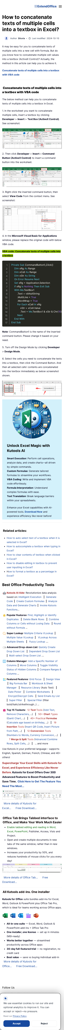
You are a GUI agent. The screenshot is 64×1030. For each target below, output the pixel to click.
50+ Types (48, 714)
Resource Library (30, 687)
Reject (44, 1023)
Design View (53, 679)
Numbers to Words (18, 735)
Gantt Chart (14, 718)
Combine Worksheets (38, 691)
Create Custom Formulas (30, 601)
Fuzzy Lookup (37, 641)
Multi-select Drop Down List (25, 655)
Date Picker (14, 691)
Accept (17, 1023)
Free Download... (26, 808)
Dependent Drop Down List (44, 651)
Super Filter (15, 700)
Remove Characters (18, 714)
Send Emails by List (49, 695)
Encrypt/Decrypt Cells (20, 695)
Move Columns (28, 665)
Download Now (33, 511)
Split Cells (19, 743)
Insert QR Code (34, 726)
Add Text (49, 709)
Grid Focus (35, 679)
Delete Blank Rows (33, 619)
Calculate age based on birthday (26, 722)
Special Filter (34, 700)
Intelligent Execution (29, 596)
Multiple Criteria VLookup (38, 633)
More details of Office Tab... (21, 877)
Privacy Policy (19, 1016)
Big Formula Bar (18, 683)
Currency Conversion (42, 735)
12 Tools (34, 709)
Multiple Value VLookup (20, 637)
